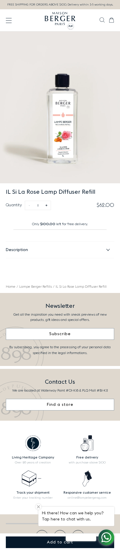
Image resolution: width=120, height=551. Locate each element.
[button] (102, 20)
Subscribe (60, 334)
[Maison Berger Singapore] (60, 20)
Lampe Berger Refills (35, 286)
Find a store (60, 405)
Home (10, 286)
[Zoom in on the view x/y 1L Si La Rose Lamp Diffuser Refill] (60, 107)
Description (17, 250)
